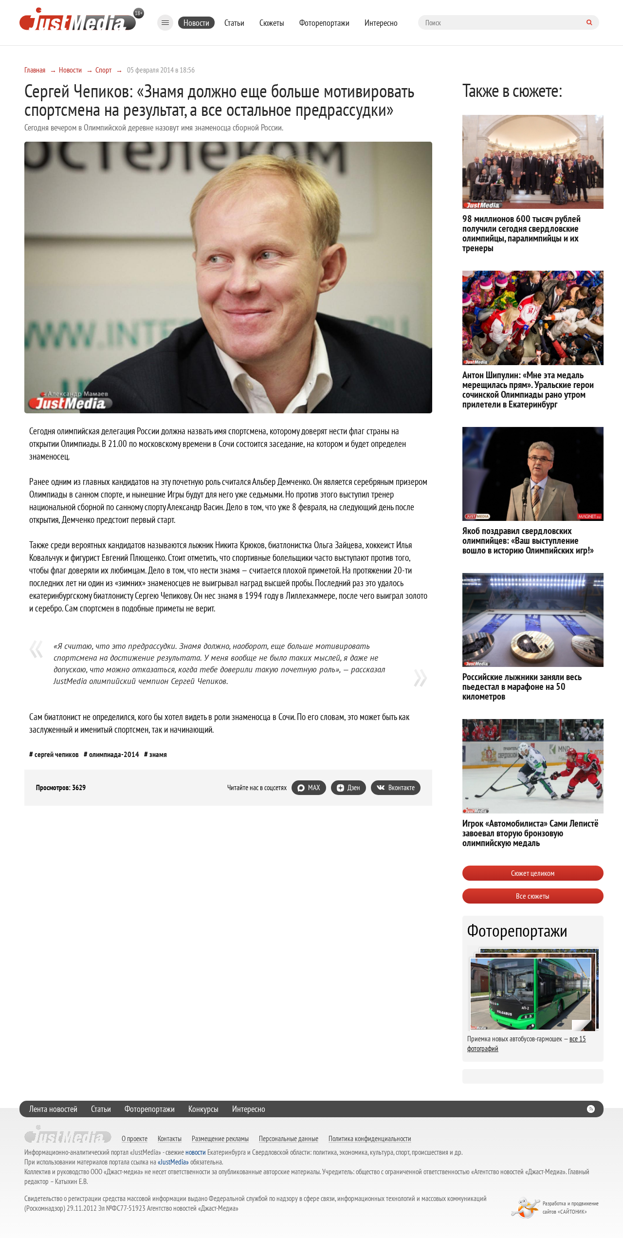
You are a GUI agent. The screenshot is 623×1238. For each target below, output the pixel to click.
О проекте (134, 1138)
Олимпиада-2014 (114, 754)
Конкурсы (203, 1108)
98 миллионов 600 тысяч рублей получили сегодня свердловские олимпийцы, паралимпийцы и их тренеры (521, 233)
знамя (158, 754)
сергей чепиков (57, 754)
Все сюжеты (533, 896)
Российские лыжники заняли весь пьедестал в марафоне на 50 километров (522, 686)
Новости (196, 22)
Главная (34, 70)
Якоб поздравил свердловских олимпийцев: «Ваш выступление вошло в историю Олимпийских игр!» (528, 540)
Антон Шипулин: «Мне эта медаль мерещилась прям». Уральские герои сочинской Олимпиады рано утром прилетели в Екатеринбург (528, 389)
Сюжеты (271, 22)
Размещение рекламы (220, 1138)
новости (195, 1152)
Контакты (170, 1138)
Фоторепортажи (324, 22)
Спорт (103, 70)
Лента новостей (53, 1108)
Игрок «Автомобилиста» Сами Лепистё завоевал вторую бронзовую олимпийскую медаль (530, 833)
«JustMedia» (173, 1161)
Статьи (234, 22)
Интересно (381, 22)
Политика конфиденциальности (370, 1138)
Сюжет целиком (532, 873)
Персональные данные (288, 1138)
